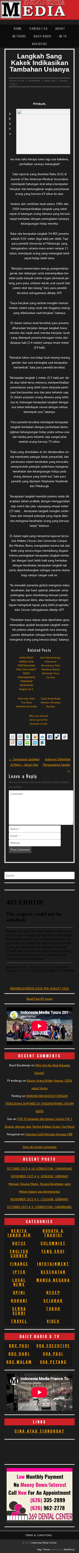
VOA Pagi (53, 1353)
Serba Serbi (19, 1311)
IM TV (63, 36)
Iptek (19, 1272)
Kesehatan (34, 80)
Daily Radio (42, 36)
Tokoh (53, 1308)
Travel (19, 1321)
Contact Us (38, 28)
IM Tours (19, 36)
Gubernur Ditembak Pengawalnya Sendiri (56, 764)
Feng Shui (53, 1251)
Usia (53, 80)
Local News (19, 1282)
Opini (19, 1292)
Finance (19, 1263)
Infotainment (53, 1263)
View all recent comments (40, 1147)
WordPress (69, 1549)
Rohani (19, 1300)
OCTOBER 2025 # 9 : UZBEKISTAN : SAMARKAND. (39, 1207)
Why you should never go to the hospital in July (38, 719)
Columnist (53, 1243)
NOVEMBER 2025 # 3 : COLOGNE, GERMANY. (40, 1199)
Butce (19, 1243)
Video (53, 1321)
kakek (47, 80)
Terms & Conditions (38, 1535)
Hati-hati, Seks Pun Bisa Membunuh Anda (26, 702)
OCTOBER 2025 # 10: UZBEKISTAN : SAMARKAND (39, 1169)
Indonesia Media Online (44, 1542)
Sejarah (53, 1300)
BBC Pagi (19, 1345)
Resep (53, 1292)
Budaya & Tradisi (53, 1233)
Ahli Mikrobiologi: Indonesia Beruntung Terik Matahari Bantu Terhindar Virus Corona (50, 667)
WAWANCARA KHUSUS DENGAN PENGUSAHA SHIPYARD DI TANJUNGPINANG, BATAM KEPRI (39, 1103)
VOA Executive (53, 1345)
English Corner (19, 1253)
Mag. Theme (43, 1549)
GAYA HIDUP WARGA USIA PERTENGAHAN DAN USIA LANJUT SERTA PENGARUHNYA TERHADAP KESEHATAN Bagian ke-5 (26, 673)
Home (18, 28)
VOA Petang (53, 1362)
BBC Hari (19, 1353)
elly (22, 80)
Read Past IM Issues (40, 999)
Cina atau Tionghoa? (40, 1431)
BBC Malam (19, 1362)
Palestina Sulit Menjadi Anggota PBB (48, 1134)
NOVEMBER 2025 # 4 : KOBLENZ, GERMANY (39, 1176)
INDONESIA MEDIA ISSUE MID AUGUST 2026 (39, 988)
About (60, 28)
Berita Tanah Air (19, 1233)
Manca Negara (53, 1280)
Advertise (39, 43)
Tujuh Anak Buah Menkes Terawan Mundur (51, 702)
